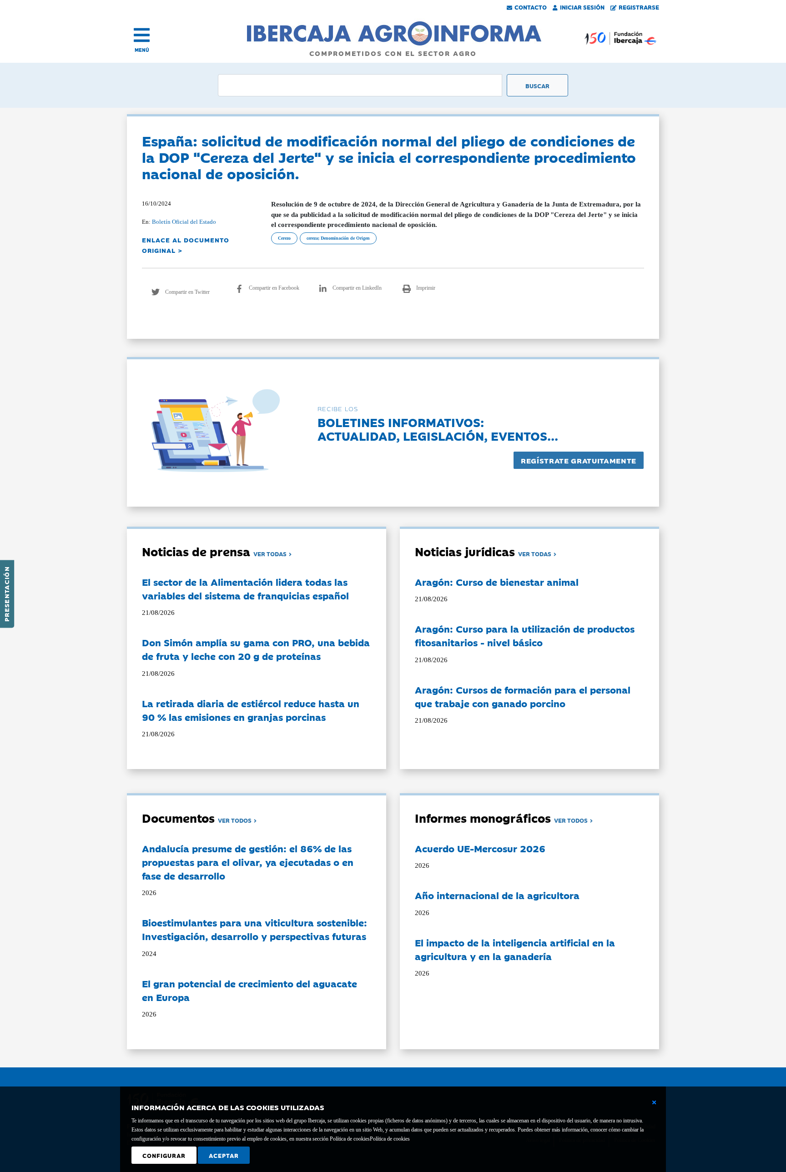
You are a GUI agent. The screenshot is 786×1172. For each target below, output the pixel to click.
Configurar (164, 1155)
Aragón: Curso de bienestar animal (497, 582)
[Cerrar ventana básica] (654, 1102)
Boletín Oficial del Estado (184, 221)
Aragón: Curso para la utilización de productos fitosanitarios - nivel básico (525, 635)
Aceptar (224, 1155)
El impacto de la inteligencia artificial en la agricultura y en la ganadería (515, 949)
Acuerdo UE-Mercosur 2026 (480, 848)
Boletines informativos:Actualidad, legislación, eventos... (437, 428)
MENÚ (142, 49)
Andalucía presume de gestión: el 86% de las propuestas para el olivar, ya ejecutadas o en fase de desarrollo (247, 861)
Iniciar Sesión (582, 7)
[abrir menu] (141, 35)
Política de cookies (390, 1139)
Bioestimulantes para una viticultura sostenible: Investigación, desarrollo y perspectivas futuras (254, 929)
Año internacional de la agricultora (497, 895)
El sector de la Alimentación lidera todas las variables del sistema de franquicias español (245, 588)
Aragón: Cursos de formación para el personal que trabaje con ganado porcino (522, 696)
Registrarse (639, 7)
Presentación (6, 594)
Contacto (530, 7)
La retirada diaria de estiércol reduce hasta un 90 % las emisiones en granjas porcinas (250, 710)
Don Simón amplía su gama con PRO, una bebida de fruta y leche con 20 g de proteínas (256, 649)
